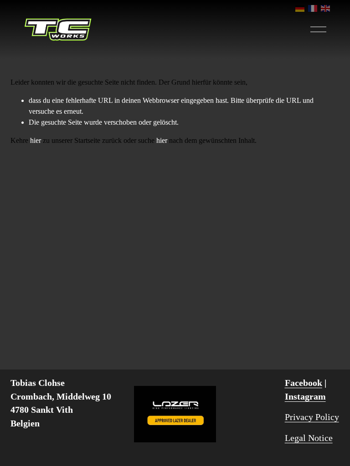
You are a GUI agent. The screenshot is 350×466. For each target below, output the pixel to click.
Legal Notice (309, 438)
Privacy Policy (312, 417)
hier (35, 140)
